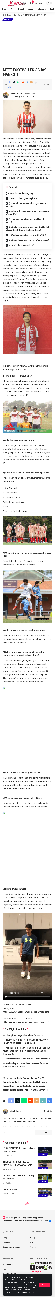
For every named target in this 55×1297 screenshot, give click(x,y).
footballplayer (39, 1082)
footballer (16, 1082)
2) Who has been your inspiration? (24, 198)
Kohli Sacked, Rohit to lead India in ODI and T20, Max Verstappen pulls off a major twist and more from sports (27, 1050)
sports (13, 1090)
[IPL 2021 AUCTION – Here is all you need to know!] (45, 1151)
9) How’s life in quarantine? (21, 245)
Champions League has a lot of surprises (25, 1035)
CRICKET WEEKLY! (11, 1189)
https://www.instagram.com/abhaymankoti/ (26, 1011)
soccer (6, 1090)
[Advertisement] (27, 44)
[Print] (10, 87)
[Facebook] (44, 1111)
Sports (7, 20)
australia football (22, 1078)
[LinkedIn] (51, 1111)
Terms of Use (18, 1280)
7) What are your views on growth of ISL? (27, 235)
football (6, 1082)
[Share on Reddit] (23, 82)
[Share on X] (14, 82)
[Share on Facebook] (10, 82)
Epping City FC (37, 1078)
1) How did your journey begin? (22, 193)
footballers (27, 1082)
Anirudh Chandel (16, 94)
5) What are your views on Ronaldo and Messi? (25, 220)
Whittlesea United (39, 1090)
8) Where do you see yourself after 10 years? (28, 240)
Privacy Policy (28, 1292)
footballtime (8, 1086)
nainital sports (38, 1086)
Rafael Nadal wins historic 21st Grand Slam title (28, 1058)
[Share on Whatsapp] (18, 82)
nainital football (23, 1086)
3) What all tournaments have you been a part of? (26, 205)
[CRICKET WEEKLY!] (45, 1192)
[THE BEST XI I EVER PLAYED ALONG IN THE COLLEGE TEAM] (45, 1164)
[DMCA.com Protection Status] (41, 1266)
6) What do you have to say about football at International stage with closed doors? (27, 228)
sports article (23, 1090)
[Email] (31, 82)
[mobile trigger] (5, 3)
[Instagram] (48, 1111)
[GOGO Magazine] (17, 3)
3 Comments (44, 1132)
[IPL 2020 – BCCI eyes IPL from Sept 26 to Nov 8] (45, 1178)
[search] (36, 3)
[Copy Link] (36, 82)
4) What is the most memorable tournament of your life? (27, 212)
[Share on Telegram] (27, 82)
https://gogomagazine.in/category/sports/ (26, 1022)
